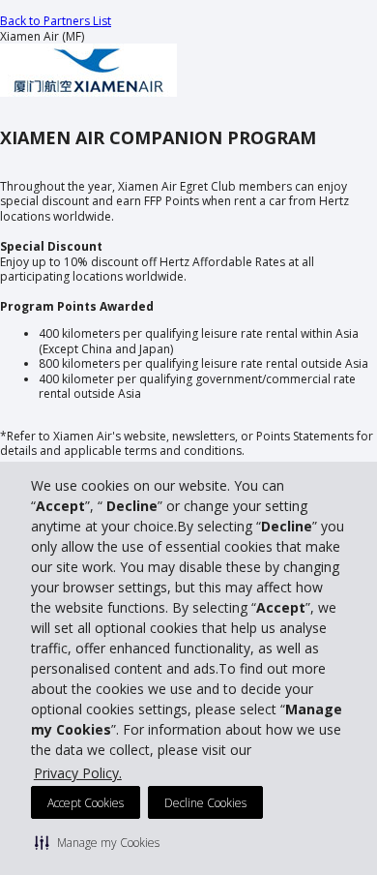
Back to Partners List (55, 21)
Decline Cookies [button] (205, 803)
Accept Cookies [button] (85, 803)
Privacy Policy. (78, 773)
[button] (97, 842)
